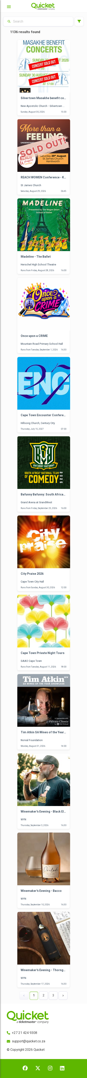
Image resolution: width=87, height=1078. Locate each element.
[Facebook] (25, 1068)
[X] (37, 1068)
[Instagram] (50, 1068)
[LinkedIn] (62, 1068)
